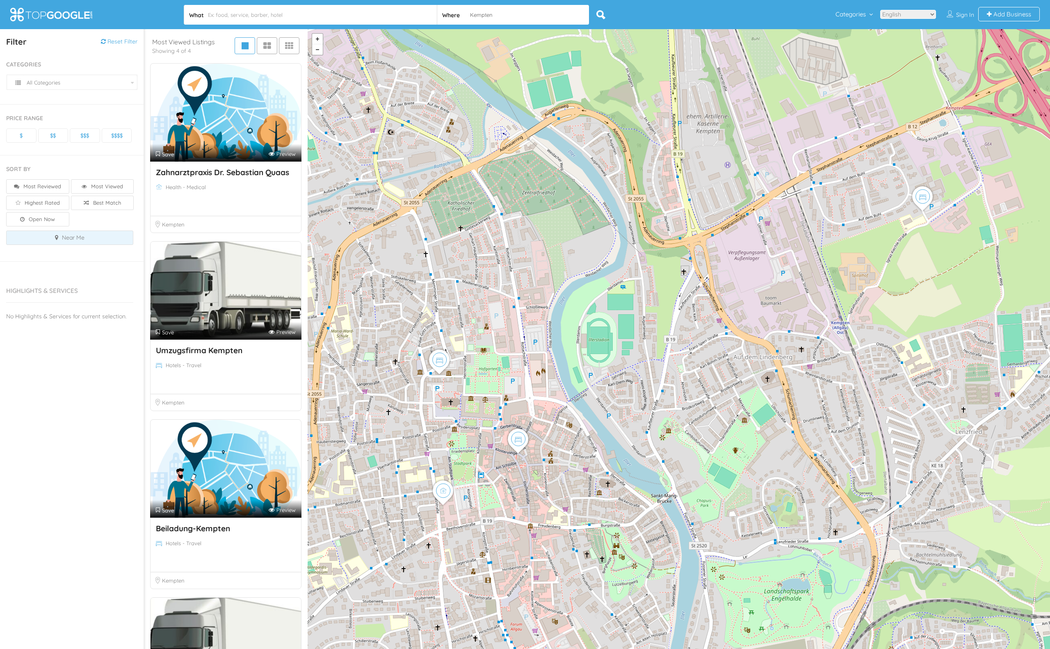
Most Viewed (106, 186)
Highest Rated (41, 202)
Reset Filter (121, 41)
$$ (53, 135)
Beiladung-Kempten (193, 528)
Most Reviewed (41, 186)
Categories (850, 14)
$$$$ (117, 135)
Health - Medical (186, 187)
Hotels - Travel (183, 365)
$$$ (84, 135)
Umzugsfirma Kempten (199, 350)
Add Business (1011, 14)
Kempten (173, 224)
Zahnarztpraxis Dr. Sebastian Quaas (222, 172)
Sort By (18, 169)
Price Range (24, 118)
